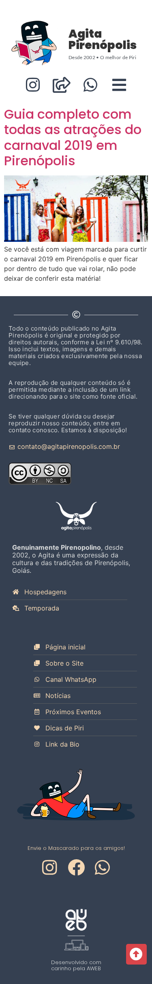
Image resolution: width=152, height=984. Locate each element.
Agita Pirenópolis (103, 39)
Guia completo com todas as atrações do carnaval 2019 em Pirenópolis (72, 137)
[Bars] (119, 84)
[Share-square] (61, 84)
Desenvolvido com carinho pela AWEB (76, 965)
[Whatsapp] (90, 84)
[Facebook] (76, 867)
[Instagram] (33, 84)
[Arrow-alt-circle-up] (136, 954)
